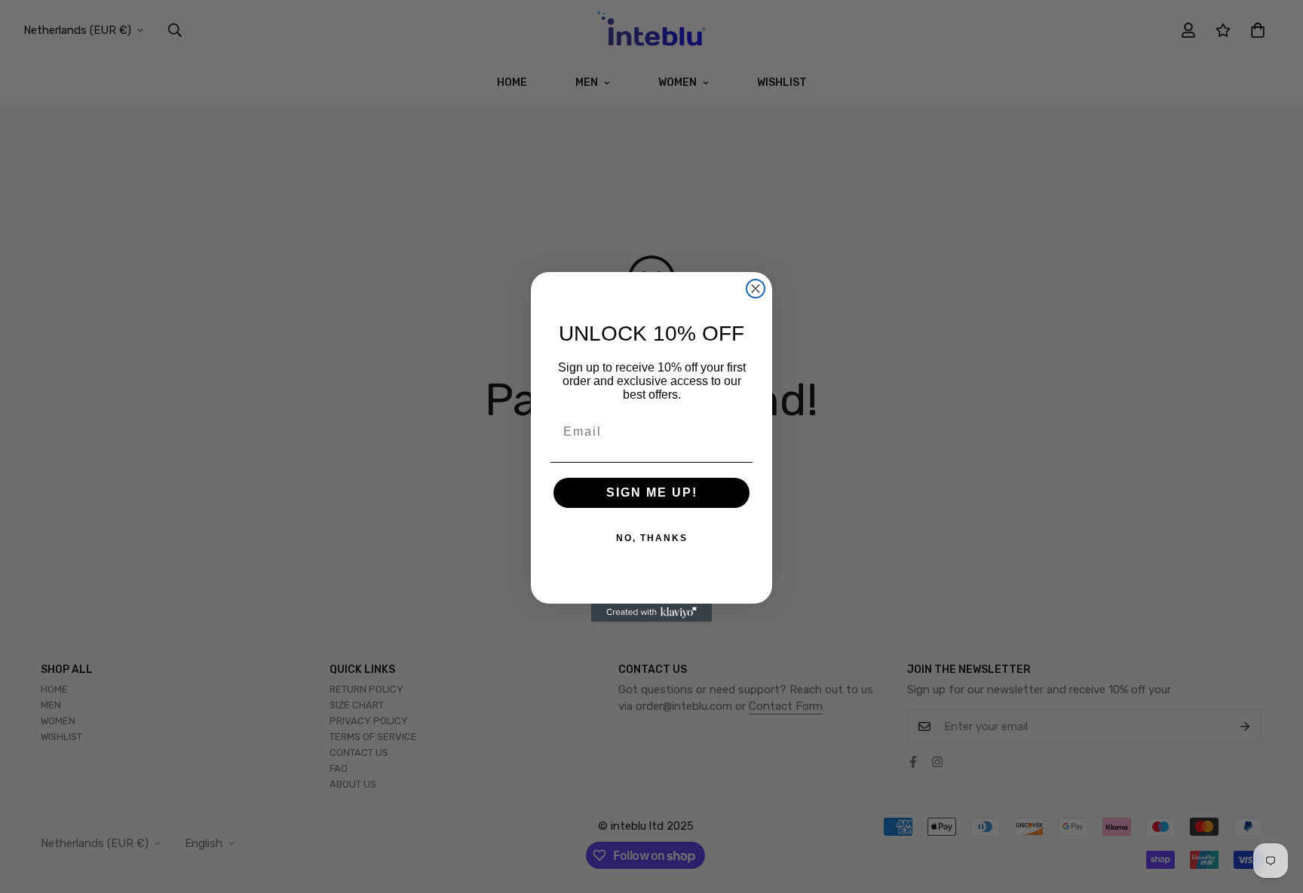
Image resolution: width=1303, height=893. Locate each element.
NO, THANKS (652, 538)
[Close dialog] (756, 289)
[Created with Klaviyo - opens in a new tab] (651, 613)
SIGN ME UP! (651, 492)
